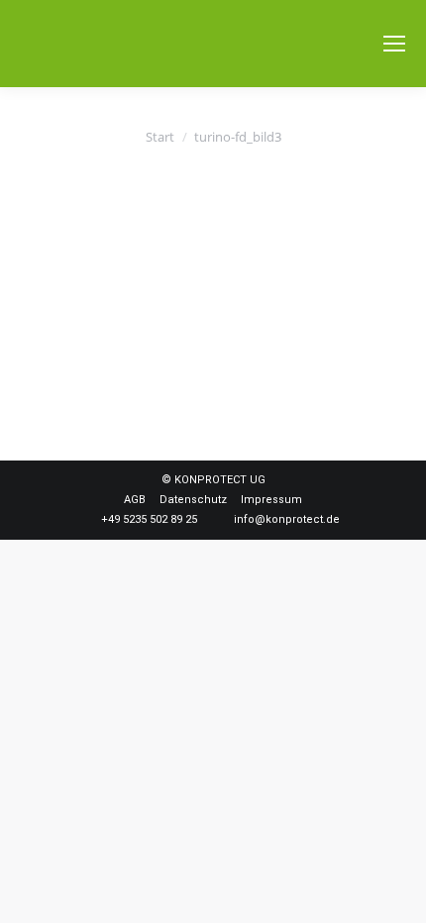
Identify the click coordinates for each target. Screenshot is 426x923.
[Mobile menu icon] (394, 43)
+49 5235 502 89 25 (149, 519)
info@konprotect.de (287, 519)
